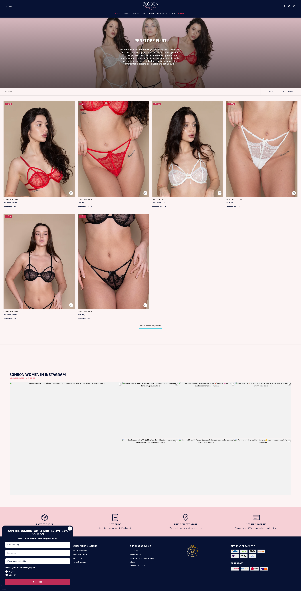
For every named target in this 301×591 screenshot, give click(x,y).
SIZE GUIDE (115, 524)
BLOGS (172, 14)
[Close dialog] (70, 528)
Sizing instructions (78, 562)
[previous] (70, 354)
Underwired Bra (10, 202)
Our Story (134, 551)
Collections (148, 14)
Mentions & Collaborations (142, 558)
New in (126, 14)
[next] (230, 354)
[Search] (289, 6)
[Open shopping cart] (294, 6)
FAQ (71, 566)
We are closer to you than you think (186, 528)
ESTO (72, 569)
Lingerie (136, 14)
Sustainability (136, 554)
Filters (269, 92)
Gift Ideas (162, 14)
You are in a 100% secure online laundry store (256, 528)
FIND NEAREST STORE (185, 524)
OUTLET (182, 14)
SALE (117, 14)
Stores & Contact (137, 566)
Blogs (132, 562)
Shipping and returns (79, 554)
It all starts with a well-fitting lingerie (115, 528)
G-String (81, 202)
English (9, 6)
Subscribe (37, 582)
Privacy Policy (76, 558)
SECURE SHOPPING (256, 524)
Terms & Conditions (78, 551)
